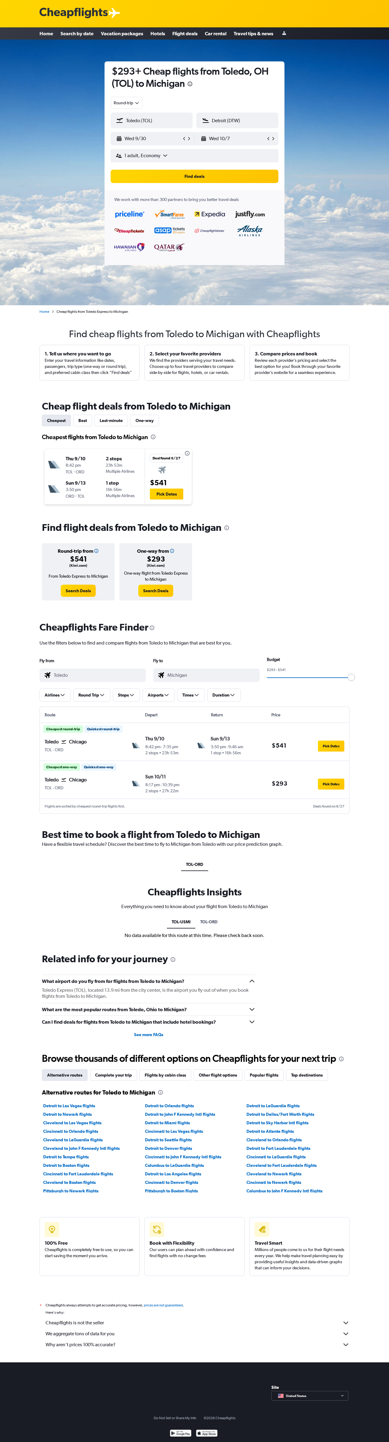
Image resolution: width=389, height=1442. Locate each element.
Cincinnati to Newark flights (273, 1182)
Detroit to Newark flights (67, 1114)
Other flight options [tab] (218, 1075)
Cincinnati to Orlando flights (70, 1131)
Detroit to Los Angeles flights (173, 1173)
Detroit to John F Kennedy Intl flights (180, 1114)
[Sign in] (284, 33)
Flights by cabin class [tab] (165, 1075)
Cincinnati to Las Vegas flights (174, 1131)
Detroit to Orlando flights (169, 1105)
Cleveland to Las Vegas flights (72, 1122)
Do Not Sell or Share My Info (175, 1418)
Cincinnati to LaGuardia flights (276, 1156)
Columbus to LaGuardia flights (174, 1165)
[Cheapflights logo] (74, 13)
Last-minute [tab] (111, 420)
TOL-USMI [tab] (181, 921)
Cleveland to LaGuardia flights (73, 1139)
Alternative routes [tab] (64, 1075)
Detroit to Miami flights (167, 1122)
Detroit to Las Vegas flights (69, 1105)
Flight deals (185, 33)
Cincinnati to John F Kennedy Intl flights (183, 1156)
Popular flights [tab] (264, 1075)
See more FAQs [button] (148, 1034)
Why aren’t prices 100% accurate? (80, 1344)
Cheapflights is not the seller (75, 1323)
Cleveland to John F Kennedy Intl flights (81, 1148)
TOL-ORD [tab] (194, 864)
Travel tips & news (253, 33)
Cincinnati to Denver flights (171, 1182)
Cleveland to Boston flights (69, 1182)
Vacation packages (122, 33)
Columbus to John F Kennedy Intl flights (284, 1190)
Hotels (157, 33)
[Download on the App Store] (206, 1434)
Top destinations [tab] (307, 1075)
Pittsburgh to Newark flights (70, 1190)
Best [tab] (82, 420)
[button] (190, 84)
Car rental (215, 33)
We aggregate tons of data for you (80, 1334)
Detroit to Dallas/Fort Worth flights (280, 1114)
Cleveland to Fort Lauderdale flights (281, 1165)
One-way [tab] (145, 420)
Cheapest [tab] (56, 420)
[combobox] (127, 103)
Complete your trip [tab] (113, 1075)
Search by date (77, 33)
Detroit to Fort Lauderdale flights (278, 1148)
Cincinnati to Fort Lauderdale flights (78, 1173)
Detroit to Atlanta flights (270, 1131)
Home (46, 33)
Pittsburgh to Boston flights (171, 1190)
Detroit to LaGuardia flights (273, 1105)
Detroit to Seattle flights (168, 1139)
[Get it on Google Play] (180, 1434)
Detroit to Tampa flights (66, 1156)
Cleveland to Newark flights (273, 1173)
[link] (78, 591)
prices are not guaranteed (163, 1305)
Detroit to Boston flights (66, 1165)
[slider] (351, 677)
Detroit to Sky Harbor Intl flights (277, 1122)
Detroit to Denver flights (168, 1148)
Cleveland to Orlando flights (274, 1139)
